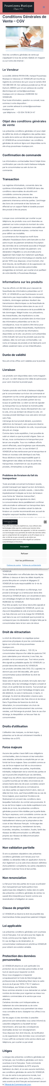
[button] (45, 522)
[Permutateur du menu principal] (43, 7)
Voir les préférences (24, 560)
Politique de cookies (14, 565)
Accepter (24, 546)
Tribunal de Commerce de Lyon (17, 1084)
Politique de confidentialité (31, 565)
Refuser (24, 553)
